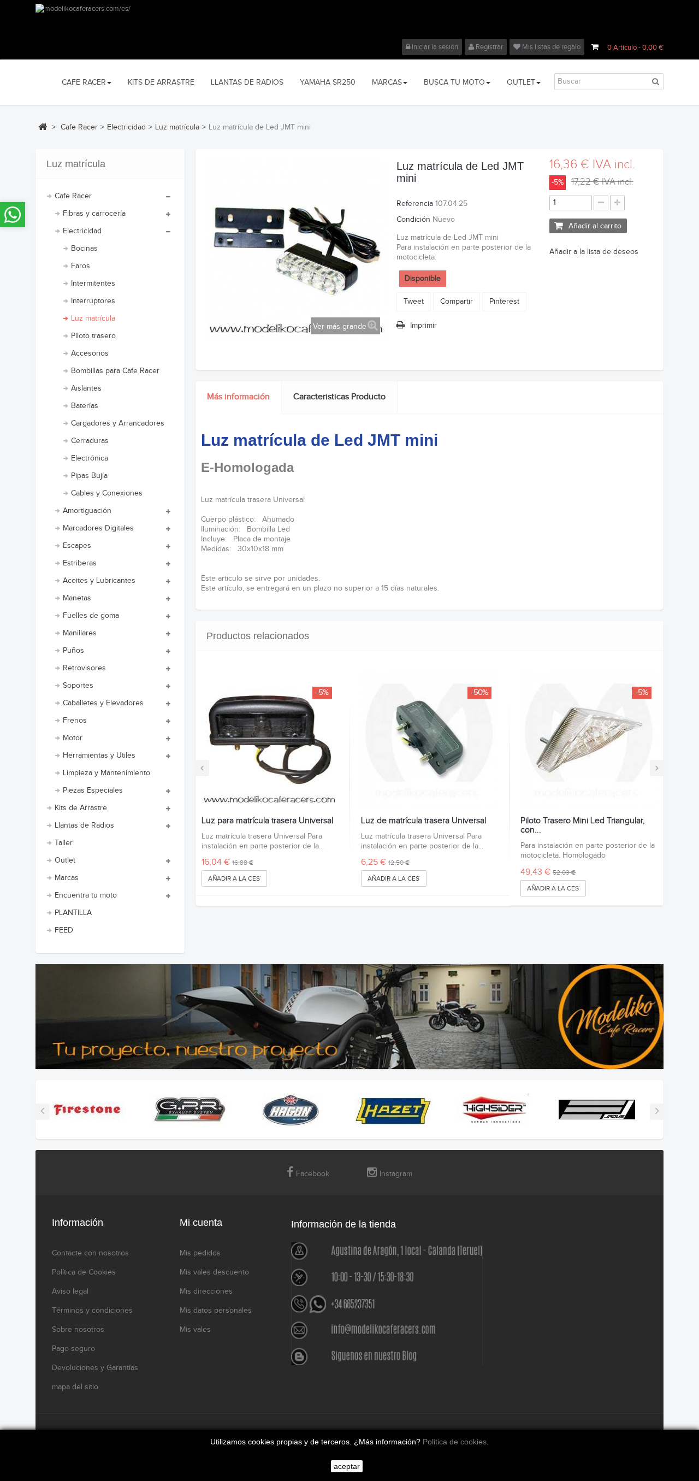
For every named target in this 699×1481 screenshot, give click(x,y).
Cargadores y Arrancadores (117, 423)
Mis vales (195, 1329)
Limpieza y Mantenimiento (106, 773)
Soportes (78, 685)
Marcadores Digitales (98, 528)
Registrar (488, 47)
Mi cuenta (201, 1222)
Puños (73, 650)
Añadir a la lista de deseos (593, 251)
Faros (80, 266)
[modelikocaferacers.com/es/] (349, 21)
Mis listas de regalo (550, 47)
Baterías (84, 406)
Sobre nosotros (78, 1329)
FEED (64, 930)
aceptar (347, 1466)
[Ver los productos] (87, 1109)
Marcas (67, 878)
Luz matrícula (93, 318)
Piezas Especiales (93, 790)
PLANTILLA (73, 912)
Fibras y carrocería (94, 213)
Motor (72, 738)
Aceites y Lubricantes (99, 580)
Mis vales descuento (214, 1272)
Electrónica (89, 458)
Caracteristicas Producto (339, 397)
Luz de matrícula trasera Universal (423, 821)
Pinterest (504, 301)
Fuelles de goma (91, 615)
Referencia (414, 203)
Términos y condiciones (92, 1310)
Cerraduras (90, 440)
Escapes (77, 545)
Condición (413, 219)
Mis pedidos (200, 1253)
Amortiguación (87, 510)
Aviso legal (70, 1291)
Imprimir (423, 325)
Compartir (456, 301)
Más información (238, 397)
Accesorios (90, 353)
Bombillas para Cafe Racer (115, 371)
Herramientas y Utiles (99, 755)
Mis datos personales (216, 1310)
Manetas (77, 598)
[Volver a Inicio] (42, 126)
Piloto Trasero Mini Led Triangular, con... (582, 825)
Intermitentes (93, 283)
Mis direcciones (206, 1291)
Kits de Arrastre (81, 808)
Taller (64, 843)
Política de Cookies (84, 1272)
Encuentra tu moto (86, 895)
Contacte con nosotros (90, 1253)
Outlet (65, 860)
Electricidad (82, 231)
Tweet (414, 301)
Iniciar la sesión (434, 47)
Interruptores (93, 301)
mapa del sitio (75, 1387)
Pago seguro (73, 1348)
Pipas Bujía (89, 475)
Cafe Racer (73, 196)
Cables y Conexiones (107, 493)
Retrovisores (84, 668)
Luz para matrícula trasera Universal (267, 821)
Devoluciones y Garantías (95, 1368)
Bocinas (84, 248)
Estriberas (80, 563)
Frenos (75, 720)
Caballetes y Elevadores (103, 703)
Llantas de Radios (84, 825)
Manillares (80, 633)
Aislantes (86, 388)
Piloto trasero (93, 336)
